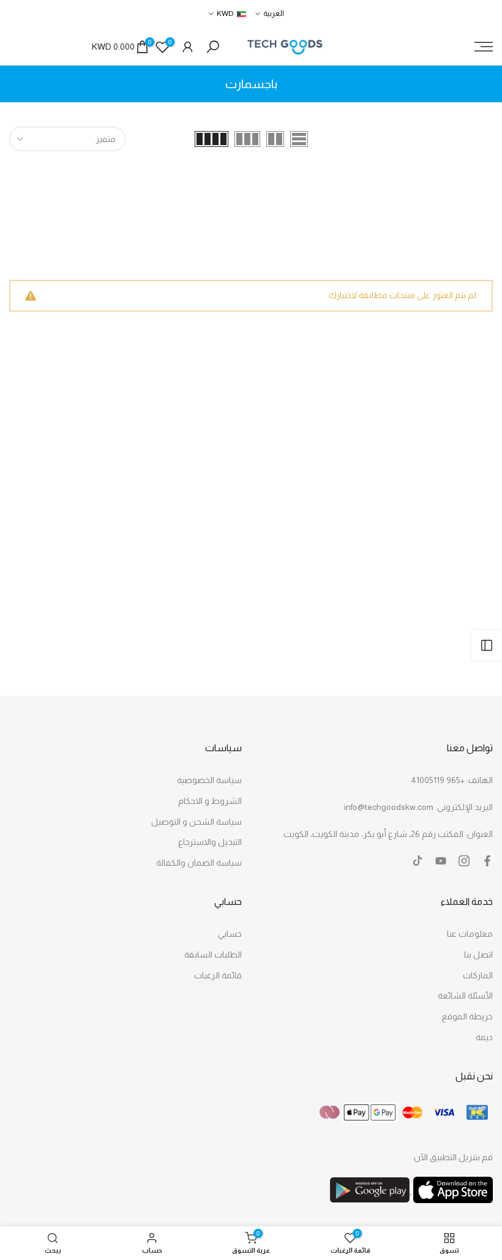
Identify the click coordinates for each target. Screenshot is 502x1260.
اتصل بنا (478, 954)
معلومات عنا (470, 934)
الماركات (478, 975)
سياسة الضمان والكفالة (199, 863)
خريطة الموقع (467, 1016)
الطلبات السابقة (213, 954)
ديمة (484, 1037)
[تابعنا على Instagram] (464, 860)
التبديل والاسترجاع (210, 842)
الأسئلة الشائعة (465, 995)
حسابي (230, 934)
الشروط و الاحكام (210, 801)
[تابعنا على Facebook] (487, 860)
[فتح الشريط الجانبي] (486, 645)
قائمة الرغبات (218, 975)
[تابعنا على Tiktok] (417, 860)
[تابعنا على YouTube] (440, 860)
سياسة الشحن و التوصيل (196, 822)
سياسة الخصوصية (209, 780)
